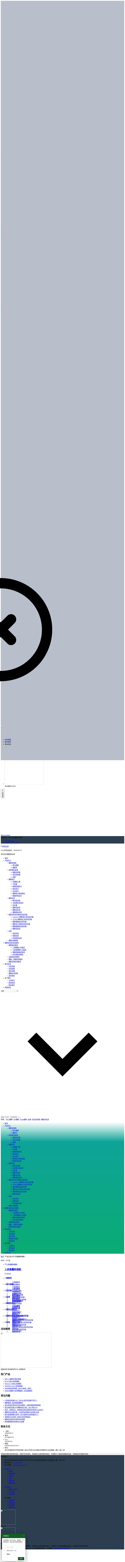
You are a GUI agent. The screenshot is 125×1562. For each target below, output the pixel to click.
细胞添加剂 (16, 907)
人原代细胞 (16, 1288)
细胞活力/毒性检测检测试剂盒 (22, 1327)
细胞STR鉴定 (13, 1489)
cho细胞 (16, 1119)
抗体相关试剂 (17, 938)
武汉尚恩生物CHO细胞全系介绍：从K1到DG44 (21, 1407)
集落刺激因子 (17, 886)
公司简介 (12, 980)
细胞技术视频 (13, 973)
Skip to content (5, 835)
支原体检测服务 (14, 957)
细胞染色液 (16, 929)
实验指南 (12, 968)
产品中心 (8, 860)
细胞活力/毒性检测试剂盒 (21, 924)
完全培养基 (16, 874)
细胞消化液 (16, 910)
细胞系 (14, 867)
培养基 (11, 1476)
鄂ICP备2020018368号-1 (62, 1548)
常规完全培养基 (17, 1295)
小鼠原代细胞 (16, 1293)
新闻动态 (12, 983)
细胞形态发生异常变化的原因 (15, 1419)
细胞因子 (12, 879)
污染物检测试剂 (17, 903)
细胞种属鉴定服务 (18, 952)
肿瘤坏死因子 (17, 896)
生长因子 (15, 891)
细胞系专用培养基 (18, 1297)
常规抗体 (15, 936)
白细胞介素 (16, 882)
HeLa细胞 (9, 1119)
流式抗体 (15, 933)
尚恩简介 (12, 1500)
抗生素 (14, 905)
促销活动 (8, 987)
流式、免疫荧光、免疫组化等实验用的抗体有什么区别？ (24, 1410)
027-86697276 (9, 841)
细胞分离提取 (13, 940)
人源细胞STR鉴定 (18, 947)
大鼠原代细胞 (16, 1291)
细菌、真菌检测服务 (16, 959)
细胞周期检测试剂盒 (19, 926)
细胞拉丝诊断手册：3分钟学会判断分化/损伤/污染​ (22, 1412)
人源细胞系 (16, 1282)
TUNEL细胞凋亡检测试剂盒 (22, 919)
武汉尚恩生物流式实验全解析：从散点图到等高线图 (23, 1405)
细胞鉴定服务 (13, 945)
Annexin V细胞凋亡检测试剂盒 (22, 917)
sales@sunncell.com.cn (12, 842)
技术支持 (8, 964)
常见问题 (12, 971)
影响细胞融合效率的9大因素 (14, 1421)
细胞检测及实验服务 (12, 943)
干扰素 (14, 884)
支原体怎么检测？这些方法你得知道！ (18, 1417)
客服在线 (12, 1507)
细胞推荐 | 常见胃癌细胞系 (14, 1403)
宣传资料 (12, 976)
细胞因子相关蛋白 (18, 893)
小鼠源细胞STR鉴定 (19, 950)
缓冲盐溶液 (16, 900)
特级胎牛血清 (16, 1303)
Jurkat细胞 (23, 1119)
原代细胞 (15, 865)
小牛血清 (15, 1306)
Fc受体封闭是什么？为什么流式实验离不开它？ (21, 1400)
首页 (6, 858)
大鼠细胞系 (16, 1284)
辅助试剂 (12, 898)
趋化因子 (15, 889)
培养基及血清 (13, 870)
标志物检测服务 (17, 954)
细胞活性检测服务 (15, 961)
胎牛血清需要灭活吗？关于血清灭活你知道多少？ (22, 1414)
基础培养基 (16, 872)
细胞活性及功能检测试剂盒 (18, 914)
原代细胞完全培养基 (19, 1299)
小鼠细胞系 (16, 1287)
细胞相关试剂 (17, 912)
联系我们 (12, 985)
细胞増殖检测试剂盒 (19, 921)
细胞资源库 (12, 863)
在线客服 (8, 739)
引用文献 (12, 966)
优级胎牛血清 (16, 1301)
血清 (14, 877)
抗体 (10, 931)
